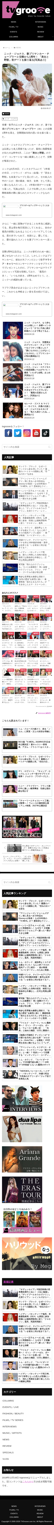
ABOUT (40, 1517)
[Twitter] (18, 433)
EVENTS (14, 1513)
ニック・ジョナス (11, 119)
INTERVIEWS (40, 1506)
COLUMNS (14, 1517)
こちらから (28, 1481)
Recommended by (41, 706)
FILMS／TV (14, 1510)
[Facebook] (8, 433)
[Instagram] (27, 433)
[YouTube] (36, 433)
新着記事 (9, 1281)
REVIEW (40, 1513)
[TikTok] (46, 433)
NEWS (7, 114)
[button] (49, 447)
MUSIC (40, 1510)
